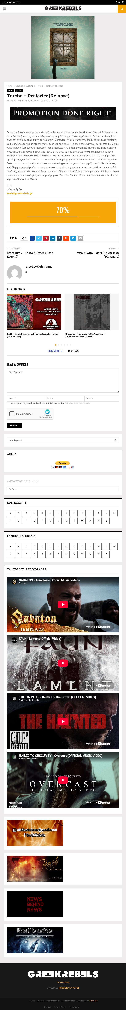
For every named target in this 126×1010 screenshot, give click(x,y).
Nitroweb (94, 1000)
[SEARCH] (115, 440)
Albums (11, 90)
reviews (73, 351)
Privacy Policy (60, 1007)
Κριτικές (19, 90)
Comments (55, 351)
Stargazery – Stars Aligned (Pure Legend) (30, 254)
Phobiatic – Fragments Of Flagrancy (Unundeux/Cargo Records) (85, 335)
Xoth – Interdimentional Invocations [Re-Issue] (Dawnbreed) (33, 335)
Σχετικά (47, 1007)
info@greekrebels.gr (69, 987)
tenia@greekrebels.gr (19, 193)
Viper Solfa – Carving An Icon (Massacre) (98, 254)
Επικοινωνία (63, 982)
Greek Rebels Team (18, 100)
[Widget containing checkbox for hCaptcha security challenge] (30, 414)
